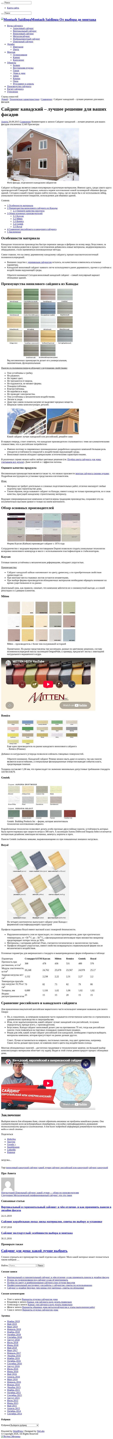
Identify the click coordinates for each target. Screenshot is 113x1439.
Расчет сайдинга (15, 89)
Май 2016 (12, 1374)
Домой (4, 99)
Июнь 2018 (12, 1345)
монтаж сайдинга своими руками (92, 473)
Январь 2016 (13, 1384)
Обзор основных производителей (25, 213)
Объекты (11, 62)
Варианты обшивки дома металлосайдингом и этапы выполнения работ (58, 1307)
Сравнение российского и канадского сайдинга (31, 229)
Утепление (12, 91)
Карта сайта (13, 8)
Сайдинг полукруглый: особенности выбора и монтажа (37, 1232)
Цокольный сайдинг (23, 41)
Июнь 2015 (12, 1403)
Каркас (16, 57)
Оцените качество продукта (28, 211)
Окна (15, 81)
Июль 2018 (12, 1342)
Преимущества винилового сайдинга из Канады (32, 208)
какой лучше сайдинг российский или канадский (63, 1167)
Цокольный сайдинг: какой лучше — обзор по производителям (40, 1192)
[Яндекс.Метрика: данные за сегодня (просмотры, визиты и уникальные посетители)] (10, 1436)
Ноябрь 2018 (13, 1332)
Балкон (16, 65)
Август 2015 (13, 1398)
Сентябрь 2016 (14, 1363)
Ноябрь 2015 (13, 1390)
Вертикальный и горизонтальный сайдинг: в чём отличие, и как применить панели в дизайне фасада (58, 1277)
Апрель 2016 (13, 1377)
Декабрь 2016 (14, 1355)
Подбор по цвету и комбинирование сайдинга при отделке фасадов (41, 1282)
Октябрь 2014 (14, 1411)
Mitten (18, 218)
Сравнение (46, 99)
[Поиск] (2, 3)
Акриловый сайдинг (23, 28)
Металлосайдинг (21, 36)
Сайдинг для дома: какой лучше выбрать (34, 1251)
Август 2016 (13, 1366)
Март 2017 (12, 1350)
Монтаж (11, 52)
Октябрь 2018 (14, 1334)
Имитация (18, 47)
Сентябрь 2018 (14, 1337)
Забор (16, 76)
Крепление (18, 60)
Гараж (16, 70)
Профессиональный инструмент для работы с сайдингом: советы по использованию (49, 1285)
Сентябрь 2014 (14, 1413)
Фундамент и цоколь (23, 83)
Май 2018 (12, 1348)
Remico (18, 221)
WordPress (18, 1431)
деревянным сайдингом (40, 262)
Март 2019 (12, 1326)
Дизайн (11, 44)
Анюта (5, 121)
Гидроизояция (20, 54)
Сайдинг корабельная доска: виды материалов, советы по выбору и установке (51, 1221)
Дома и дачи (19, 73)
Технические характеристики (24, 99)
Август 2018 (13, 1340)
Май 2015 (12, 1406)
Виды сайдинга (15, 25)
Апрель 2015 (13, 1408)
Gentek (18, 224)
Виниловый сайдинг (23, 33)
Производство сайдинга (19, 86)
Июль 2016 (12, 1369)
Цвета (16, 49)
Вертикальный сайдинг (25, 31)
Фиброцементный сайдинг (26, 39)
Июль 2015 (12, 1400)
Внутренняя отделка (23, 68)
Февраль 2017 (14, 1353)
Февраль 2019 (14, 1329)
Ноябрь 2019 (13, 1321)
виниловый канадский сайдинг (22, 1167)
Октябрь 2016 (14, 1361)
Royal (17, 226)
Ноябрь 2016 (13, 1358)
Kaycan (18, 216)
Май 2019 (12, 1324)
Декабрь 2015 (14, 1387)
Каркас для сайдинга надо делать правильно (49, 1302)
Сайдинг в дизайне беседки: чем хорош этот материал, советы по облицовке (45, 1288)
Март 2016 (12, 1379)
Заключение (14, 232)
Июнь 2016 (12, 1371)
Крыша (16, 78)
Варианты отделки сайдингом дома (40, 1299)
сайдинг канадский (98, 1167)
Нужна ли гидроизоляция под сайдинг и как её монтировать (37, 1280)
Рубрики (5, 1425)
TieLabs (40, 1431)
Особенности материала (20, 205)
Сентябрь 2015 (14, 1395)
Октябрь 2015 (14, 1392)
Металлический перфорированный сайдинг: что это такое (36, 1195)
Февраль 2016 (14, 1382)
